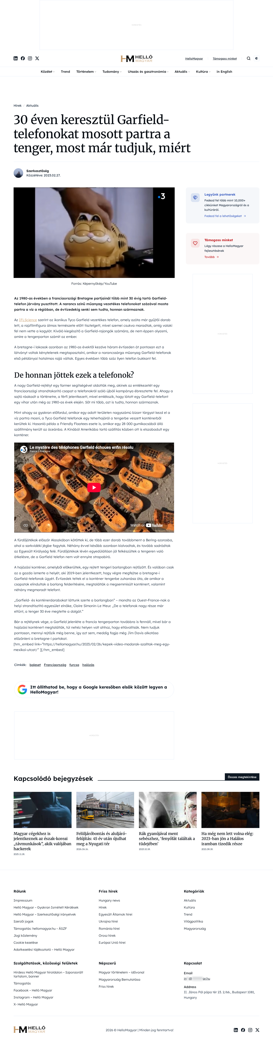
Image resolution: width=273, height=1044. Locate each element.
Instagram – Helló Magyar (33, 956)
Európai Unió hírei (112, 901)
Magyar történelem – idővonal (121, 931)
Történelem (85, 30)
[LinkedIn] (16, 17)
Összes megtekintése (242, 735)
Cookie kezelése (26, 901)
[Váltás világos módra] (256, 17)
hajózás (88, 623)
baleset (35, 623)
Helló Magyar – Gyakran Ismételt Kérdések (46, 866)
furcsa (74, 623)
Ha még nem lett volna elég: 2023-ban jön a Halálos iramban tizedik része (227, 797)
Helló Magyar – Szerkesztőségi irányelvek (45, 873)
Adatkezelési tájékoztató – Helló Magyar (44, 908)
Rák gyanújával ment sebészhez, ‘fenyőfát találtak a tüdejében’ (167, 797)
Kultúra (202, 30)
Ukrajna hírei (108, 880)
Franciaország (55, 623)
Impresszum (23, 859)
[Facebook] (23, 17)
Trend (65, 30)
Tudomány (111, 30)
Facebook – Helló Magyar (33, 949)
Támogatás (22, 942)
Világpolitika (193, 880)
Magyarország (195, 887)
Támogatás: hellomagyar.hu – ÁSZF (40, 887)
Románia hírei (109, 887)
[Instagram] (30, 17)
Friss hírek (106, 945)
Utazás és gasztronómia (147, 30)
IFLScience (28, 278)
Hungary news (109, 859)
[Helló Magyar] (136, 17)
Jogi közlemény (25, 894)
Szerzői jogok (24, 880)
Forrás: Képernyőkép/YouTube (94, 242)
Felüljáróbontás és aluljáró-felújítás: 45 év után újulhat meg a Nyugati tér (101, 797)
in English (224, 30)
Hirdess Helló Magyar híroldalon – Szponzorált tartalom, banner (48, 933)
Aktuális (181, 30)
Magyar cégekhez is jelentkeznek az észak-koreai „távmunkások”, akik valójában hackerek (42, 800)
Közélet (46, 30)
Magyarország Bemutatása (119, 938)
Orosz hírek (107, 894)
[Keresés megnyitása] (249, 17)
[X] (37, 17)
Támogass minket (225, 17)
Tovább (209, 215)
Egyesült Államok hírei (115, 873)
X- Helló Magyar (26, 963)
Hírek (103, 866)
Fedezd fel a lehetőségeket (223, 174)
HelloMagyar (194, 17)
